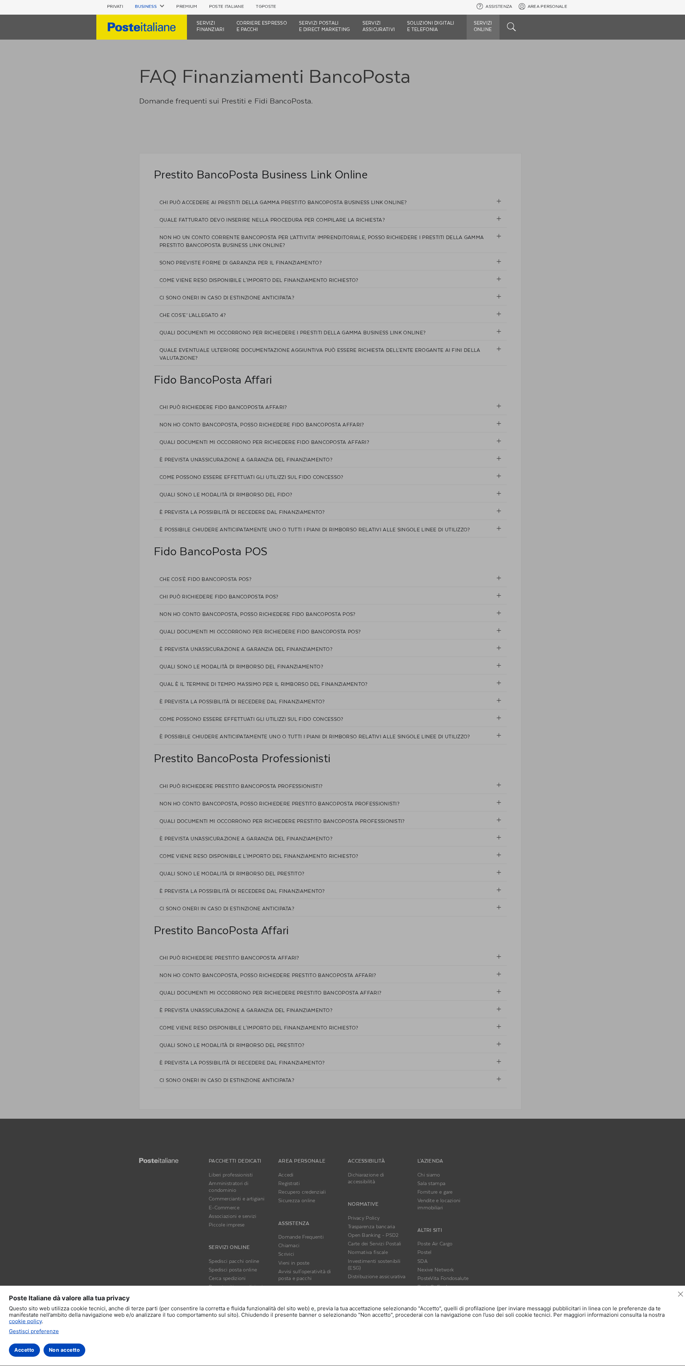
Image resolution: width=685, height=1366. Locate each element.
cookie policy (25, 1321)
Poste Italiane (226, 6)
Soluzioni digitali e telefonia (430, 26)
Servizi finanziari (210, 26)
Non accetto (64, 1350)
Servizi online (483, 26)
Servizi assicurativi (378, 26)
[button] (150, 6)
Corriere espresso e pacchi (262, 26)
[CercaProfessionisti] (511, 26)
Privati (115, 6)
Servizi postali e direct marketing (324, 26)
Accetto (24, 1350)
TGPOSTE (266, 6)
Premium (186, 6)
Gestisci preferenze (34, 1331)
